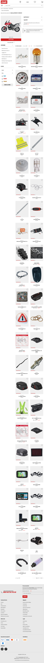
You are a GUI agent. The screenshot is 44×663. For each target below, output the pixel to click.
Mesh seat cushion (37, 132)
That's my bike (11, 39)
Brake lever (22, 550)
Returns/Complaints (4, 614)
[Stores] (20, 2)
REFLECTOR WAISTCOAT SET (22, 418)
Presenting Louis (3, 621)
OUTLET (5, 81)
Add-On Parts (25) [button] (5, 62)
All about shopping (4, 624)
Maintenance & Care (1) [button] (5, 50)
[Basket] (42, 2)
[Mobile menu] (2, 5)
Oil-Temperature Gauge (21, 88)
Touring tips (25, 604)
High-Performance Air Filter (37, 462)
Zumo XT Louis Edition (22, 506)
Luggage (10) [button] (4, 52)
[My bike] (28, 2)
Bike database (3, 607)
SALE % (5, 78)
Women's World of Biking (27, 602)
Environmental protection (27, 631)
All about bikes (25, 612)
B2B (1, 604)
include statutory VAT (22, 657)
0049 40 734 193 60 (9, 592)
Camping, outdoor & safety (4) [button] (7, 56)
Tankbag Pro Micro (22, 462)
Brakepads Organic (22, 350)
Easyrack (22, 132)
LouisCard (2, 612)
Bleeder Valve (37, 373)
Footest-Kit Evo (22, 263)
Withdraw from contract (5, 616)
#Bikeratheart (25, 609)
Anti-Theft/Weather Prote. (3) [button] (6, 54)
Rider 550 (22, 484)
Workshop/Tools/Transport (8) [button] (7, 60)
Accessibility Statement (27, 629)
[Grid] (29, 45)
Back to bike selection (5, 10)
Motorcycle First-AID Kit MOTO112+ (22, 241)
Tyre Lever (22, 219)
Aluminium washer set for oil (36, 197)
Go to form (27, 31)
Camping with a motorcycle (27, 616)
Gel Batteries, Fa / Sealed (37, 88)
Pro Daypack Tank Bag (22, 396)
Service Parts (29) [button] (5, 48)
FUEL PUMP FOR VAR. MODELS (36, 573)
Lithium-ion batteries (37, 110)
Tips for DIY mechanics (26, 607)
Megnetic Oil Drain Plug (22, 66)
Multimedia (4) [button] (4, 58)
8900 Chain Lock (22, 285)
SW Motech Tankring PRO (22, 573)
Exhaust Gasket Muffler (36, 484)
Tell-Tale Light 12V (36, 175)
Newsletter (2, 609)
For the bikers (25, 614)
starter (37, 551)
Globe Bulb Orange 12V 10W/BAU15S (36, 66)
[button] (42, 5)
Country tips (25, 605)
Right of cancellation (26, 626)
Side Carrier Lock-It (22, 110)
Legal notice (25, 621)
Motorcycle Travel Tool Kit (37, 241)
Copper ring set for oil (36, 328)
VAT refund (2, 626)
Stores (2, 622)
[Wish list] (35, 2)
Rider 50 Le (36, 528)
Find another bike (10, 42)
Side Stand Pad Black (36, 285)
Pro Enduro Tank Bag (22, 197)
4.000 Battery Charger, (36, 219)
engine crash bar (36, 263)
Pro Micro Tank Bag (37, 396)
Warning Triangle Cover (21, 328)
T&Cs (24, 622)
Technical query (3, 605)
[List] (31, 46)
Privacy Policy (25, 624)
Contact (2, 602)
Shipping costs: (16, 658)
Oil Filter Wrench (21, 175)
